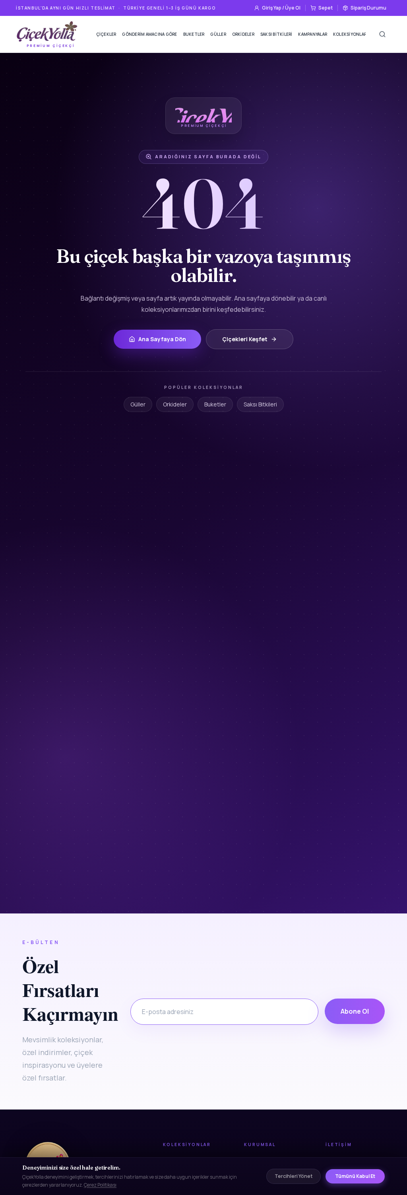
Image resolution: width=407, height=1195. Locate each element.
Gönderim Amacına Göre (149, 34)
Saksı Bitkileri (276, 34)
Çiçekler (106, 34)
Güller (218, 34)
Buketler (194, 34)
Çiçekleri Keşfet (244, 339)
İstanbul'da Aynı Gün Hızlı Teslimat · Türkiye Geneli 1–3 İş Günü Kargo (115, 8)
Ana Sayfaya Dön (162, 339)
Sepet (325, 7)
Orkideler (243, 34)
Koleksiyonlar (349, 34)
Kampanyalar (312, 34)
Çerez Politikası (100, 1184)
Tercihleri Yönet (293, 1176)
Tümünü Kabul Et (355, 1176)
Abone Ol (355, 1011)
